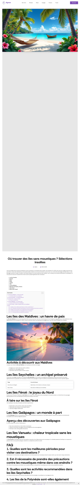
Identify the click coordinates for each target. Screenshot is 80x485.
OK (44, 484)
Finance (50, 2)
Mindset (31, 2)
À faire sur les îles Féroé (14, 300)
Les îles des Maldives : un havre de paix (15, 294)
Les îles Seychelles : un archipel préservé (16, 297)
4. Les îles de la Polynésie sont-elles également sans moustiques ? (21, 310)
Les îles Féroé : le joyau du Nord (14, 298)
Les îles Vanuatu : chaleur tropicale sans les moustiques (18, 304)
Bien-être (24, 2)
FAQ (9, 305)
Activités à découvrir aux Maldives (16, 296)
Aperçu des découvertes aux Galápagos (17, 302)
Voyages (43, 2)
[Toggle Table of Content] (41, 293)
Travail (56, 2)
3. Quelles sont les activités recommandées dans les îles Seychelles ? (21, 309)
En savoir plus (39, 484)
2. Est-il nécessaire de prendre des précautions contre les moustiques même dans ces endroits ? (26, 308)
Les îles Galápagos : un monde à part (15, 301)
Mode (37, 2)
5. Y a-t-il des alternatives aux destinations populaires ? (19, 312)
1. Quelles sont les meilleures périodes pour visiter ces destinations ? (21, 306)
